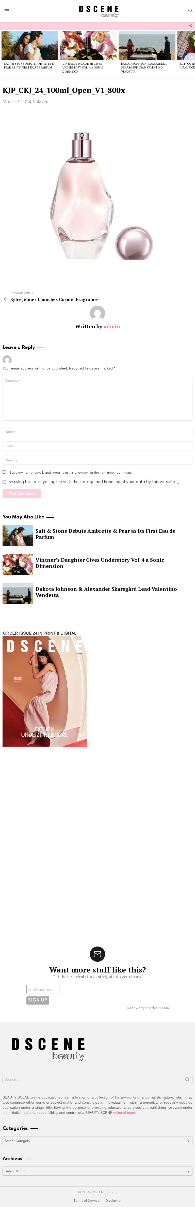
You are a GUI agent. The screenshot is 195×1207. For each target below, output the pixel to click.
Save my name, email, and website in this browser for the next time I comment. (70, 472)
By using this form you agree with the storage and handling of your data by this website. (93, 482)
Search (187, 1080)
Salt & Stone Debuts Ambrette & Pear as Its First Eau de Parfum (29, 65)
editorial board (124, 1112)
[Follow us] (190, 26)
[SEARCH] (190, 11)
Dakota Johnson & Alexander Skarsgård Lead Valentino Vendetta (144, 67)
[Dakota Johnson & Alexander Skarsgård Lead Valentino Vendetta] (147, 45)
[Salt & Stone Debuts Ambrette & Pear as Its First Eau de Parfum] (30, 45)
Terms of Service (86, 1200)
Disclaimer (113, 1200)
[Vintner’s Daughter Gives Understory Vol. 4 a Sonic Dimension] (88, 45)
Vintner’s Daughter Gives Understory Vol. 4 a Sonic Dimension (82, 67)
